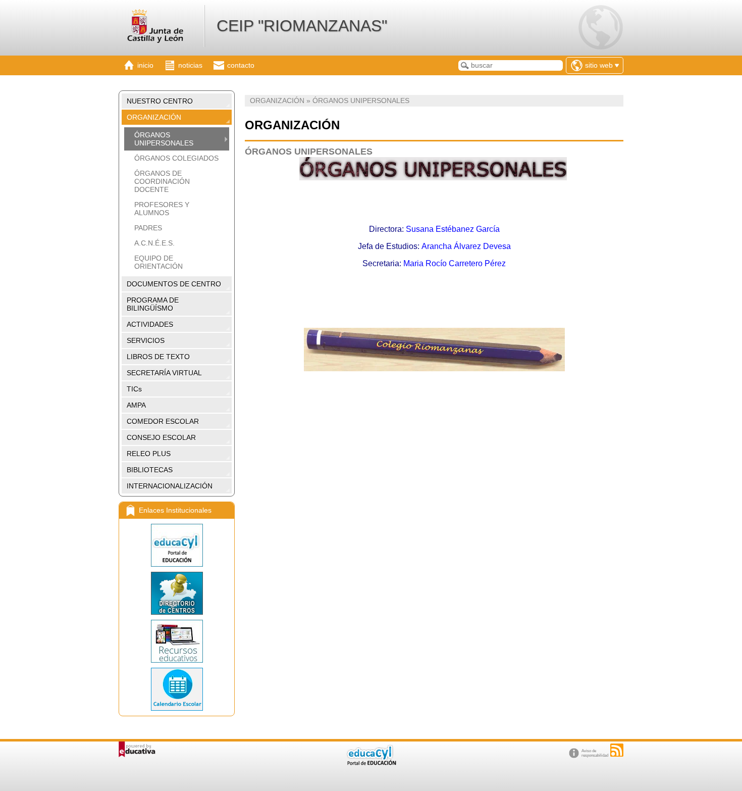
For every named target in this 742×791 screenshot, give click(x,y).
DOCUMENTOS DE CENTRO (174, 284)
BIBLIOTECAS (150, 470)
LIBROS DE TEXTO (158, 357)
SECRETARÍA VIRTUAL (164, 373)
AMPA (136, 405)
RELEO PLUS (149, 454)
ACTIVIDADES (150, 324)
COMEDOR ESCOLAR (163, 421)
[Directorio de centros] (176, 593)
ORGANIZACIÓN (154, 117)
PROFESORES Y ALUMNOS (161, 209)
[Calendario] (176, 689)
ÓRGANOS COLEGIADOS (176, 158)
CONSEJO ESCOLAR (161, 437)
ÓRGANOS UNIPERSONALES (163, 139)
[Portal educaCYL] (176, 545)
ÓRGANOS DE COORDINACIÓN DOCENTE (162, 181)
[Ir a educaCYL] (371, 763)
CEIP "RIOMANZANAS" (302, 26)
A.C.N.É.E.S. (154, 243)
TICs (134, 389)
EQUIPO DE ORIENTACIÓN (158, 262)
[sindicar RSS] (616, 750)
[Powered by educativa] (137, 749)
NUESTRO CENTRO (160, 101)
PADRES (148, 228)
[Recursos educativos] (176, 641)
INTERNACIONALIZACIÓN (170, 486)
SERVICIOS (146, 340)
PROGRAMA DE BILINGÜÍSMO (153, 304)
